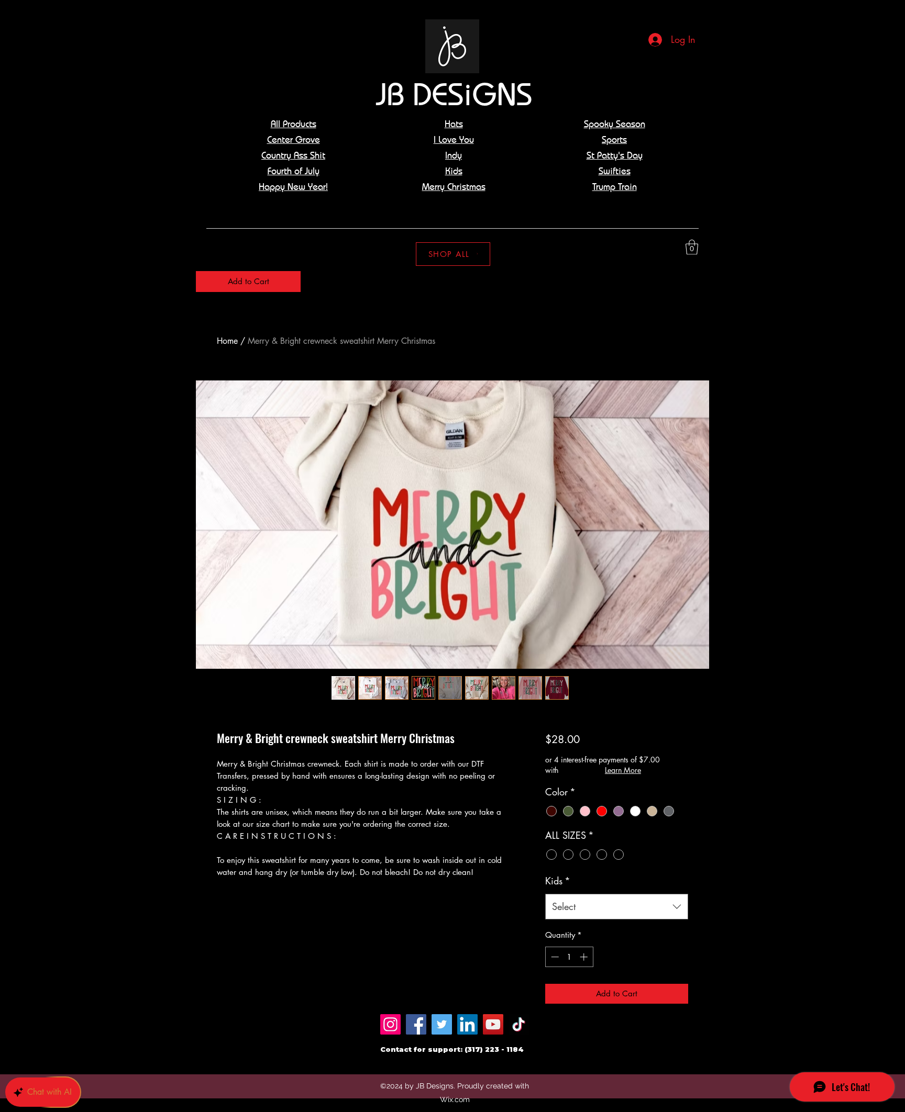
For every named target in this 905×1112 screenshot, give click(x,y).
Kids (557, 880)
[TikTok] (519, 1024)
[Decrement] (554, 957)
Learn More (623, 770)
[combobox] (616, 907)
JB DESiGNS (454, 93)
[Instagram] (676, 247)
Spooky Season (614, 123)
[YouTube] (493, 1024)
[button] (692, 247)
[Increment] (585, 957)
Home (227, 340)
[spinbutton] (569, 957)
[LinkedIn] (467, 1024)
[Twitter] (442, 1024)
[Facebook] (416, 1024)
